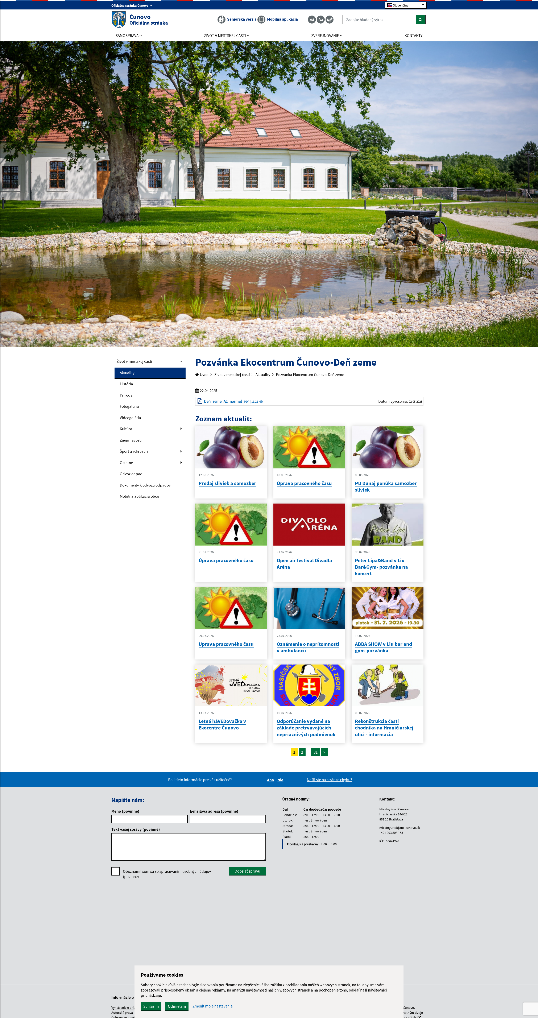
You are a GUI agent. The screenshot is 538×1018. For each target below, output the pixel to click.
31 (316, 752)
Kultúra (126, 428)
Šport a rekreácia (134, 451)
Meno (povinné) (125, 811)
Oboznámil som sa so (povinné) (167, 874)
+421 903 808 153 (391, 833)
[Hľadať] (421, 19)
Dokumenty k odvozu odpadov (145, 485)
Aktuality (127, 372)
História (126, 383)
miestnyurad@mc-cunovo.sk (399, 827)
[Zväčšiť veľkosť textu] (330, 20)
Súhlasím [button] (151, 1006)
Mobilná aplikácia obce (139, 496)
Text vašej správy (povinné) (135, 829)
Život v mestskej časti (134, 361)
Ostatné (126, 462)
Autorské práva (122, 1012)
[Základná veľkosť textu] (321, 20)
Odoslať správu (247, 871)
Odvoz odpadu (132, 473)
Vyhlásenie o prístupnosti (129, 1007)
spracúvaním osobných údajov (185, 871)
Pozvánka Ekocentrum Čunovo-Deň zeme (310, 374)
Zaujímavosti (131, 440)
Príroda (126, 395)
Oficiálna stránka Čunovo (130, 5)
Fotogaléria (129, 406)
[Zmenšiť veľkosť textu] (312, 20)
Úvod (204, 374)
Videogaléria (130, 417)
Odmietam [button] (177, 1006)
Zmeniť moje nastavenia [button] (213, 1006)
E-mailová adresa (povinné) (214, 811)
